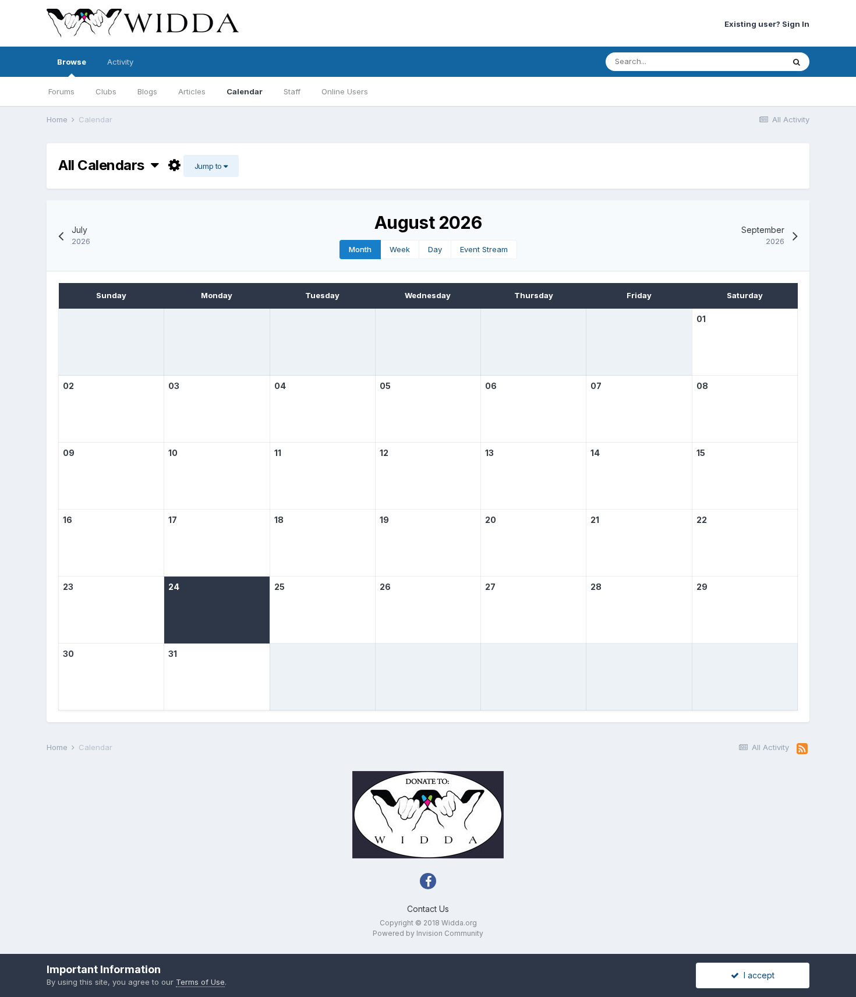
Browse (71, 61)
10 (173, 453)
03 (173, 386)
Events (756, 61)
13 (489, 453)
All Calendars (104, 165)
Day (435, 249)
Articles (192, 91)
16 (67, 520)
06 (491, 386)
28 (596, 587)
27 (490, 587)
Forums (61, 91)
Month (360, 249)
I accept (756, 975)
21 (594, 520)
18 (279, 520)
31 (172, 654)
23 (68, 587)
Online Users (344, 91)
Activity (120, 61)
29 (702, 587)
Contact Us (428, 909)
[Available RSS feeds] (802, 749)
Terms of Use (200, 982)
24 (173, 587)
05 (385, 386)
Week (400, 249)
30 (68, 654)
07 (596, 386)
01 (701, 319)
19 (384, 520)
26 (385, 587)
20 (490, 520)
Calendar (245, 91)
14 (595, 453)
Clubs (105, 91)
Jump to (209, 166)
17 (172, 520)
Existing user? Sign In (766, 24)
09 (69, 453)
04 (280, 386)
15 (700, 453)
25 (279, 587)
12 (384, 453)
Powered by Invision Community (428, 933)
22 (701, 520)
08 (702, 386)
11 (277, 453)
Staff (292, 91)
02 (68, 386)
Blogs (147, 91)
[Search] (796, 61)
